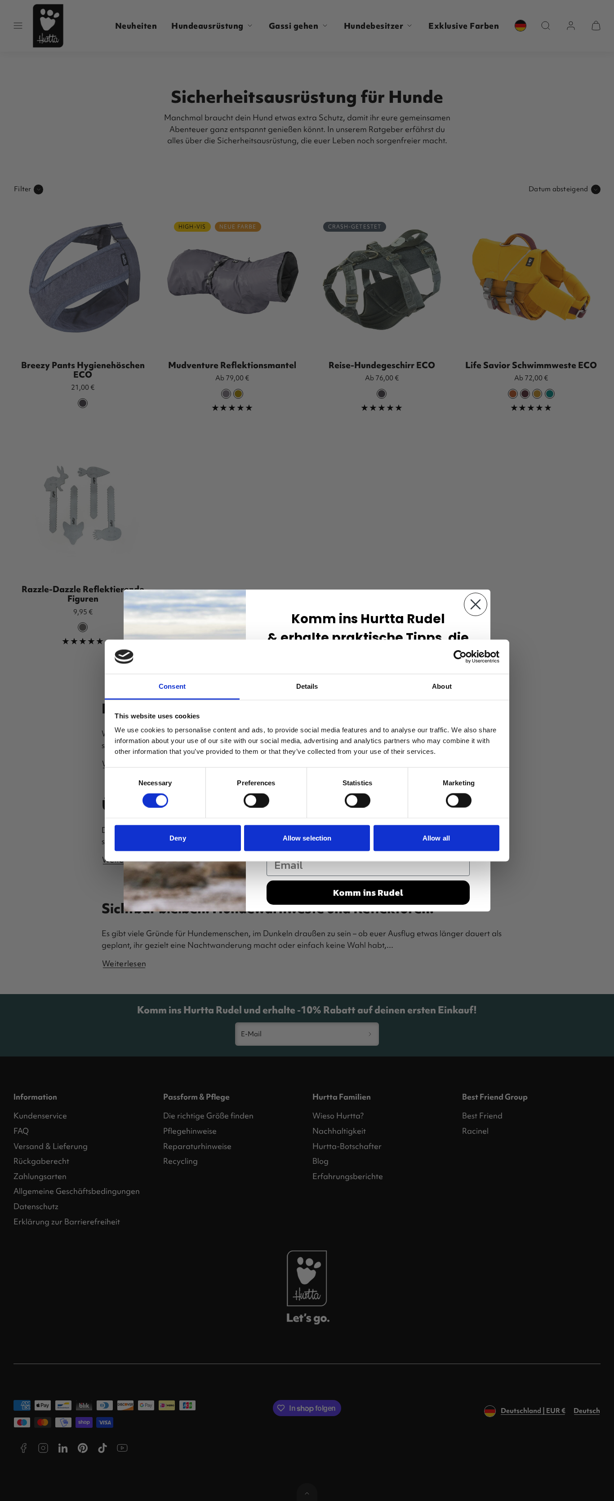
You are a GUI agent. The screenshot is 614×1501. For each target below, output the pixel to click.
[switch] (256, 800)
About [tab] (442, 686)
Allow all (436, 837)
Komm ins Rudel (368, 892)
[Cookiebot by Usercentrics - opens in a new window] (460, 656)
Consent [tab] (172, 686)
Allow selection (307, 837)
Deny (177, 837)
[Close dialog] (475, 604)
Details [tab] (307, 686)
